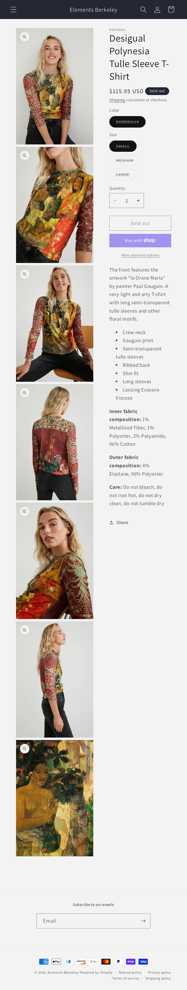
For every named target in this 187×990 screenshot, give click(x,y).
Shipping (117, 99)
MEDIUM (128, 161)
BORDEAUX (131, 123)
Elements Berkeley (63, 972)
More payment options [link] (140, 254)
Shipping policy (158, 978)
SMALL (126, 147)
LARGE (126, 175)
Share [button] (122, 522)
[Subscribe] (143, 921)
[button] (13, 9)
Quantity (117, 188)
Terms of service (125, 978)
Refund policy (130, 972)
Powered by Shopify (96, 972)
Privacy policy (159, 972)
